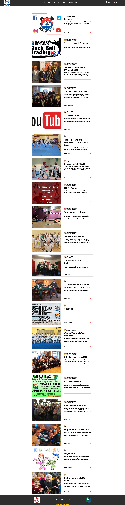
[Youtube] (114, 2)
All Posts (34, 8)
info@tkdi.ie (61, 499)
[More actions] (90, 15)
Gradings (66, 8)
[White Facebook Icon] (116, 2)
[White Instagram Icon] (118, 2)
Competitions (41, 8)
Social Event (59, 8)
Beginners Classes (50, 8)
